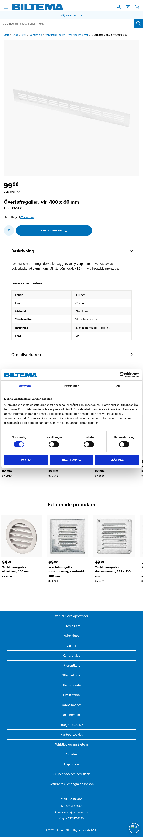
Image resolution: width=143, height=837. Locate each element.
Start (6, 35)
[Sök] (138, 23)
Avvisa (26, 459)
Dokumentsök (71, 715)
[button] (71, 15)
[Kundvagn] (136, 6)
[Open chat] (134, 828)
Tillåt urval (71, 459)
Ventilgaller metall (78, 35)
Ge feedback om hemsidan (71, 774)
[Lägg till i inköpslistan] (9, 230)
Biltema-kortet (71, 675)
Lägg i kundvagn (51, 230)
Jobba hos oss (71, 705)
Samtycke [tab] (24, 385)
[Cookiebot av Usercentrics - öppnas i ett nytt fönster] (122, 375)
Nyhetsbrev (71, 636)
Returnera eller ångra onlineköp (71, 784)
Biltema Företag (72, 685)
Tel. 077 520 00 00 (71, 806)
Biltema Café (71, 626)
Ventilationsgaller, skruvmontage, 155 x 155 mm (113, 571)
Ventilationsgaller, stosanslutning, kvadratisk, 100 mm (67, 571)
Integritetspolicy (71, 724)
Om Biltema (71, 695)
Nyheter (71, 754)
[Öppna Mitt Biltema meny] (118, 6)
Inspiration (71, 764)
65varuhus (27, 217)
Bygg (15, 35)
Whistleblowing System (71, 744)
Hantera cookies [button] (71, 734)
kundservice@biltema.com (71, 812)
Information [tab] (71, 385)
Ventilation (36, 35)
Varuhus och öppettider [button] (71, 616)
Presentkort (71, 665)
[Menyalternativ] (6, 7)
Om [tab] (118, 385)
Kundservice (71, 655)
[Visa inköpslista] (127, 6)
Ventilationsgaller (55, 35)
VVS (24, 35)
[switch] (54, 444)
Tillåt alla (116, 459)
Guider (71, 645)
